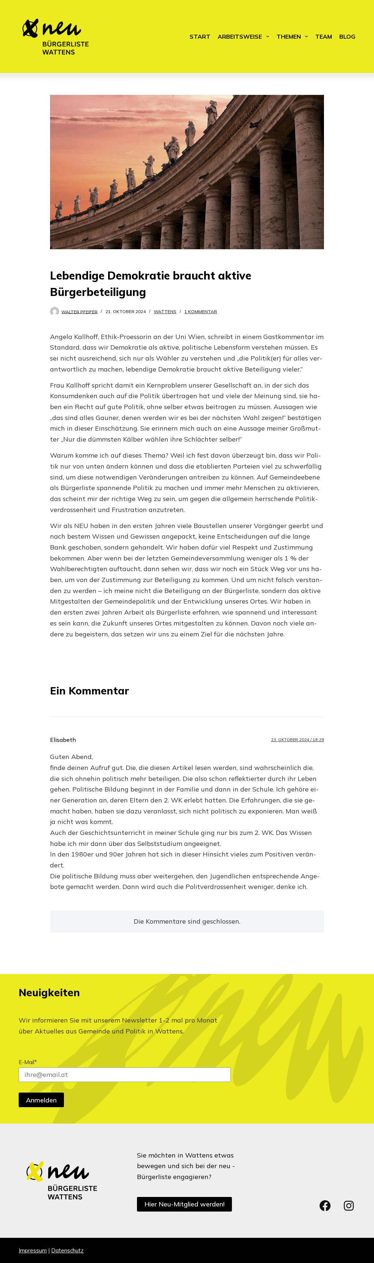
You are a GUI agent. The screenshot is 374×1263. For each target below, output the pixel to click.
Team (323, 36)
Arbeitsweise (240, 36)
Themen (288, 36)
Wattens (165, 311)
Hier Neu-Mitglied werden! (184, 1204)
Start (200, 36)
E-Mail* (28, 1062)
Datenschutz (67, 1250)
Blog (347, 36)
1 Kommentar (200, 311)
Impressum (33, 1250)
